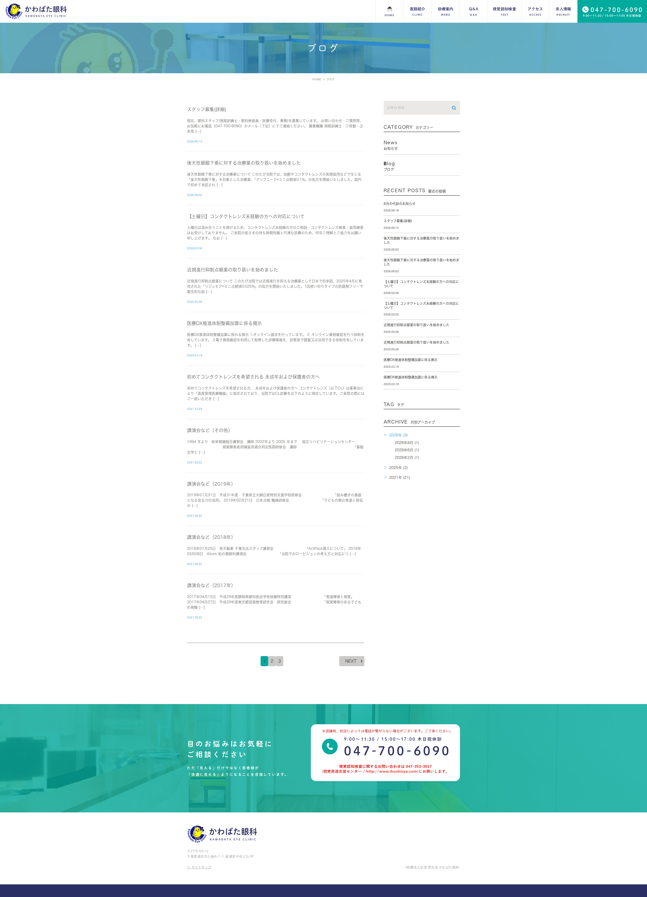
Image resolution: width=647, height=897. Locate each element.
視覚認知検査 (504, 11)
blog (389, 166)
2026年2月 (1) (407, 457)
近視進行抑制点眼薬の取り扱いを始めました (232, 269)
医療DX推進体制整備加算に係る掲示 (224, 323)
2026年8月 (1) (407, 442)
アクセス (535, 11)
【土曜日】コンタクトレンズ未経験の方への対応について (246, 216)
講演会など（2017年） (211, 585)
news (391, 145)
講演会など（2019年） (211, 484)
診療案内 (445, 11)
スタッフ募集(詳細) (206, 109)
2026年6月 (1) (407, 450)
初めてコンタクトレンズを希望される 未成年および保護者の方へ (253, 377)
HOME (389, 15)
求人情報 (563, 11)
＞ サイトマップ (199, 867)
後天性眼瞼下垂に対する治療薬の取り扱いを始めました (244, 163)
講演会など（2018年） (211, 537)
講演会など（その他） (210, 430)
